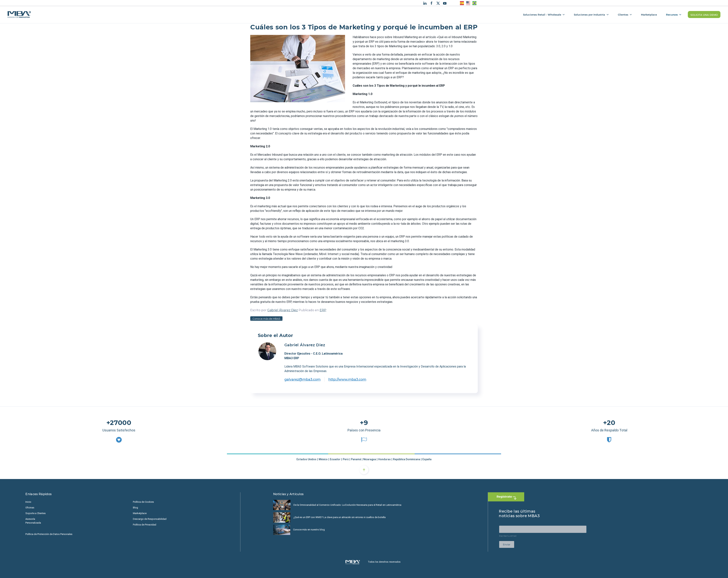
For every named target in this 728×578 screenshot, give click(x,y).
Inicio (28, 501)
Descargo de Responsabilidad (149, 519)
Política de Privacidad (144, 524)
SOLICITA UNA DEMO (704, 14)
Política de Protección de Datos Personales (48, 534)
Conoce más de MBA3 (266, 318)
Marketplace (649, 14)
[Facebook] (431, 2)
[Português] (474, 3)
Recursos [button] (672, 14)
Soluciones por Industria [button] (589, 14)
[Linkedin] (425, 2)
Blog (135, 507)
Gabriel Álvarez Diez (282, 310)
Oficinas (29, 507)
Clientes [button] (623, 14)
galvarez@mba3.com (302, 379)
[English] (468, 3)
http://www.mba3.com (347, 379)
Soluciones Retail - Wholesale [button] (542, 14)
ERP (323, 310)
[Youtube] (445, 2)
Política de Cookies (143, 501)
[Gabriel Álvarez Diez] (267, 351)
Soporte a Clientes (35, 513)
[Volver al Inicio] (19, 14)
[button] (364, 470)
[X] (438, 2)
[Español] (462, 3)
